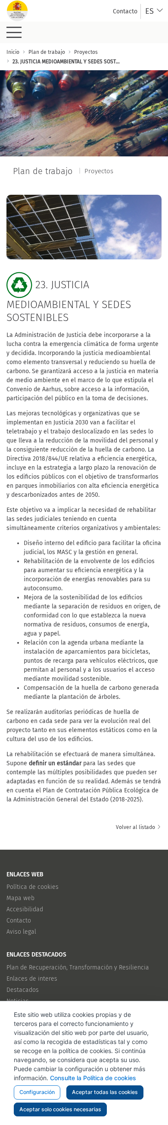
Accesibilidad (24, 909)
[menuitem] (125, 11)
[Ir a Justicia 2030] (17, 11)
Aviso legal (21, 931)
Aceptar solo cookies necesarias (60, 1109)
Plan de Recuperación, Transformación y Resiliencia (77, 967)
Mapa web (20, 898)
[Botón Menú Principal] (14, 32)
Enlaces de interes (31, 978)
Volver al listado (136, 827)
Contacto (18, 920)
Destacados (22, 990)
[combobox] (154, 11)
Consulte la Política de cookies (93, 1077)
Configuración (37, 1092)
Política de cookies (32, 887)
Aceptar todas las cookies (105, 1092)
